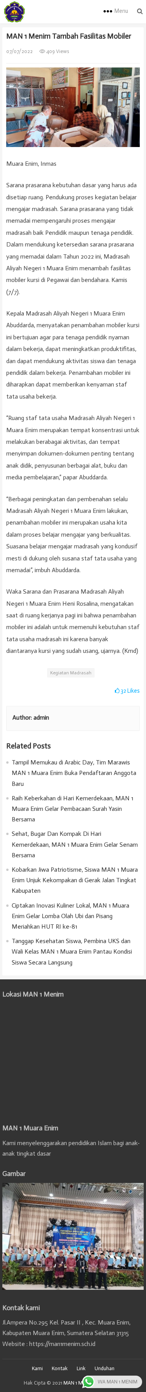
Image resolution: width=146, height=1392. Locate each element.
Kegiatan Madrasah (70, 673)
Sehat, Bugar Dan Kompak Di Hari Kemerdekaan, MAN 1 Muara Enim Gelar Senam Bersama (75, 844)
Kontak (60, 1368)
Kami (37, 1368)
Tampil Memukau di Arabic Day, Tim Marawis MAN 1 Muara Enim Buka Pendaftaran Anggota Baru (74, 773)
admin (41, 717)
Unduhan (104, 1368)
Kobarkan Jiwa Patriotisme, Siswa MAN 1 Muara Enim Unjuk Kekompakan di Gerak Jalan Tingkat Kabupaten (75, 880)
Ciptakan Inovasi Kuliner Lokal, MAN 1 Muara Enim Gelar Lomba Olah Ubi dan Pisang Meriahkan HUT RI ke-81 (70, 916)
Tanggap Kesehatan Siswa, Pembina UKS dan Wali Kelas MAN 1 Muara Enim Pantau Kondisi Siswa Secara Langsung (72, 951)
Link (81, 1368)
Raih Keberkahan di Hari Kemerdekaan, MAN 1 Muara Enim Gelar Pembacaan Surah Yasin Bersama (72, 808)
